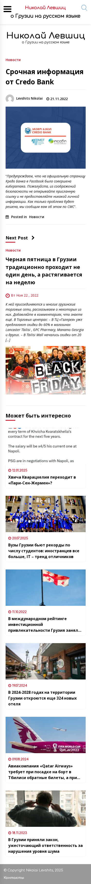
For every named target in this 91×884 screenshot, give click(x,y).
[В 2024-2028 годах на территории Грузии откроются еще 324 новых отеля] (46, 661)
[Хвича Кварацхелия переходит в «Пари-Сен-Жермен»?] (46, 446)
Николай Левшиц (45, 35)
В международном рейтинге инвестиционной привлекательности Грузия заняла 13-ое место (44, 624)
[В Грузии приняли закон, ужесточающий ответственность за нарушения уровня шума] (46, 808)
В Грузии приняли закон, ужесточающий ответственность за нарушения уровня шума (45, 845)
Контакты (14, 878)
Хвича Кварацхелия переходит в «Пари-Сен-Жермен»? (42, 480)
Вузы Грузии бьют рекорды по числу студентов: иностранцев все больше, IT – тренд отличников (43, 550)
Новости (13, 59)
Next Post (17, 238)
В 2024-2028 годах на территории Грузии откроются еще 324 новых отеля (42, 698)
